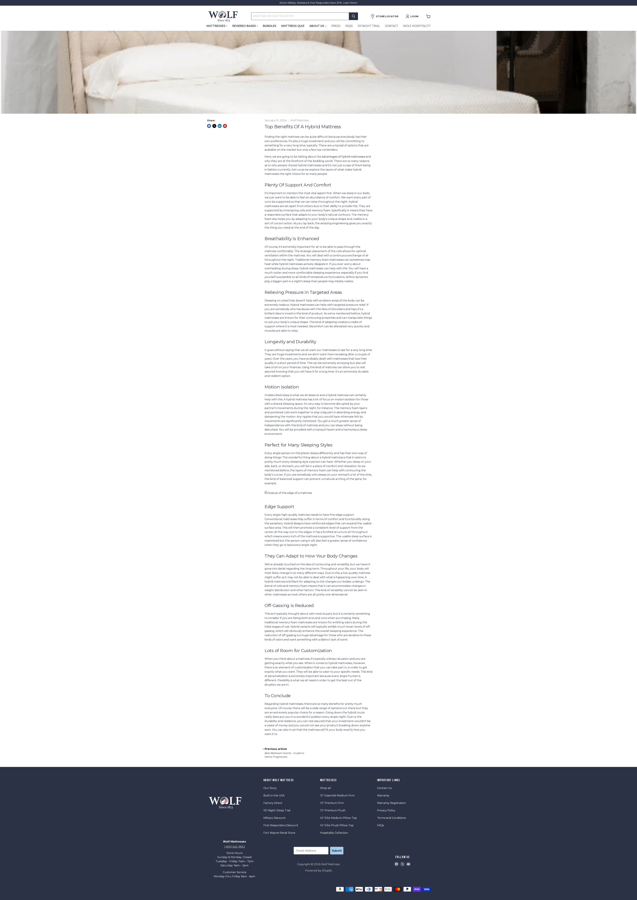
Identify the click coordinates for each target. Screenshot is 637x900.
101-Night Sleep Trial (276, 810)
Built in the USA (273, 795)
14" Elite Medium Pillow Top (338, 817)
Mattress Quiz (292, 26)
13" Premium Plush (333, 810)
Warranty (383, 795)
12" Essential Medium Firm (337, 795)
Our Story (270, 788)
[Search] (353, 16)
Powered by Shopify (318, 870)
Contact (391, 26)
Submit (337, 851)
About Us (317, 26)
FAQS (349, 26)
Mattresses (216, 26)
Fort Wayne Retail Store (279, 832)
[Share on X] (214, 126)
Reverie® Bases (244, 26)
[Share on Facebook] (209, 126)
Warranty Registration (391, 803)
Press (335, 26)
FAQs (380, 825)
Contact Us (384, 788)
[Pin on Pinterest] (225, 126)
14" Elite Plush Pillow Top (337, 825)
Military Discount (274, 817)
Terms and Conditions (391, 817)
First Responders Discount (280, 825)
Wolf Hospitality (416, 26)
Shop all (325, 788)
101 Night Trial (369, 26)
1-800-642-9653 (234, 846)
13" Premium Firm (332, 803)
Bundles (269, 26)
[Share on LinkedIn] (220, 126)
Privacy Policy (386, 810)
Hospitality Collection (334, 832)
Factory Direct (272, 803)
